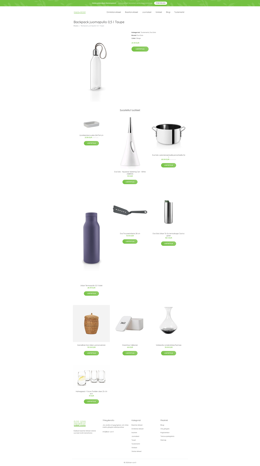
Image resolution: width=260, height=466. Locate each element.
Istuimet (134, 432)
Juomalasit (146, 12)
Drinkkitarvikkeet (114, 12)
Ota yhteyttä (164, 429)
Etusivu (76, 26)
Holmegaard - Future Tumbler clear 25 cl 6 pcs (91, 392)
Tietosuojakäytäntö (167, 436)
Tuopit (134, 440)
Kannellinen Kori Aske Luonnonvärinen (91, 345)
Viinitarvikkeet (136, 451)
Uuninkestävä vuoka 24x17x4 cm (91, 135)
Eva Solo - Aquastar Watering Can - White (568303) (130, 173)
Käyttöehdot (164, 432)
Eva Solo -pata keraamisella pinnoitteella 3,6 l (168, 156)
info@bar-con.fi (108, 432)
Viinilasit (158, 12)
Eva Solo (153, 32)
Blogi (168, 12)
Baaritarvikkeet (131, 12)
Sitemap (163, 440)
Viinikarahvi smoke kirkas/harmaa (168, 345)
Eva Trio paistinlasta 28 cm (130, 233)
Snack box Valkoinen (130, 345)
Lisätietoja (140, 49)
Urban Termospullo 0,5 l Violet (91, 286)
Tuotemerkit (179, 12)
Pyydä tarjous (160, 3)
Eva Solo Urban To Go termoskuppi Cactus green (168, 234)
